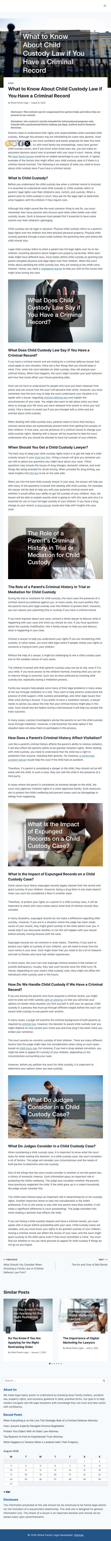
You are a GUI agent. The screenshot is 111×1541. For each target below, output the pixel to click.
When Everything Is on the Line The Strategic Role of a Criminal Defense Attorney (50, 1420)
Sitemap (79, 1535)
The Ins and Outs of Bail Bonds (90, 1262)
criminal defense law (56, 397)
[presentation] (83, 1315)
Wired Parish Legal (19, 103)
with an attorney (54, 999)
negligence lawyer (51, 268)
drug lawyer (44, 505)
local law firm (42, 457)
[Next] (103, 1330)
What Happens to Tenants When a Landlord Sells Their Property (40, 1442)
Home (11, 83)
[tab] (49, 1363)
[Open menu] (105, 5)
